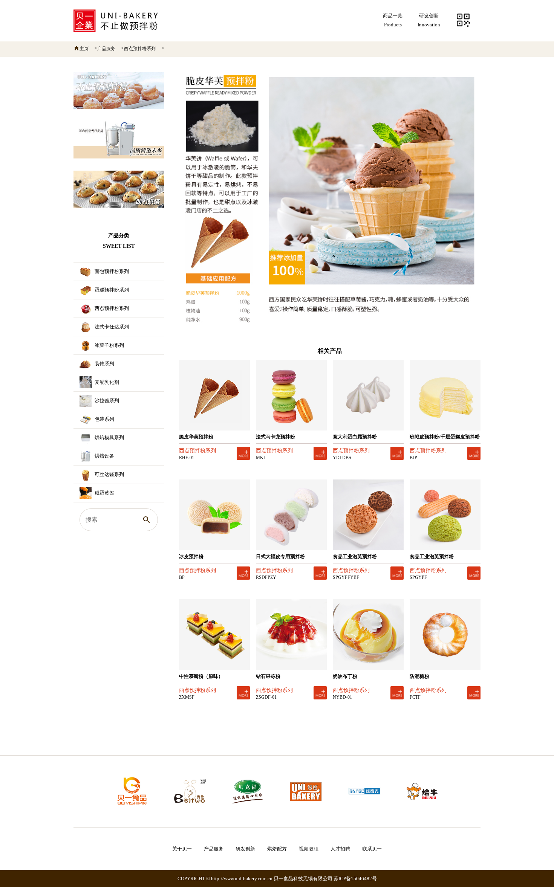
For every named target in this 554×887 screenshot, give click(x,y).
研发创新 (245, 849)
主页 (84, 48)
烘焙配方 (277, 849)
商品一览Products (392, 20)
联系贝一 (372, 849)
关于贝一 (182, 849)
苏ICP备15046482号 (355, 878)
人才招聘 (340, 849)
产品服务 (106, 48)
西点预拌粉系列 (140, 48)
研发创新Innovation (429, 20)
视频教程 (308, 849)
